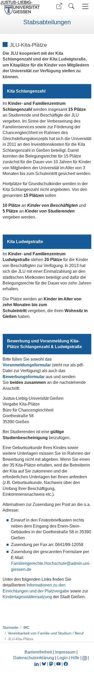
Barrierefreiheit (38, 652)
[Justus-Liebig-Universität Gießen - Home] (21, 8)
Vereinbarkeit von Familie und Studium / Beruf (46, 633)
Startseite (10, 627)
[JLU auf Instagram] (85, 658)
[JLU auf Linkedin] (37, 664)
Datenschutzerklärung (33, 658)
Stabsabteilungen (47, 22)
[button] (59, 6)
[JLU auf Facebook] (66, 664)
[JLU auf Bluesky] (44, 664)
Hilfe (75, 658)
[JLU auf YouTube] (58, 664)
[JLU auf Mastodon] (51, 664)
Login (63, 658)
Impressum (65, 652)
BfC (27, 627)
